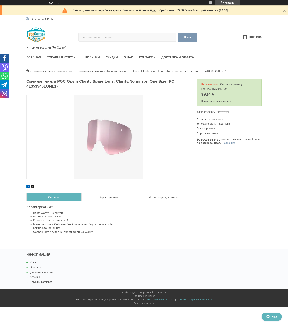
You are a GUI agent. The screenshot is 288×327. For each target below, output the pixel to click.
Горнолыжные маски (89, 70)
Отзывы (35, 276)
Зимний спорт (65, 70)
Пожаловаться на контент (160, 299)
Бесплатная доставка (210, 119)
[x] (32, 187)
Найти (187, 37)
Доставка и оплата (177, 57)
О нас (128, 57)
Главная (33, 57)
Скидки (112, 57)
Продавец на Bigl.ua (144, 296)
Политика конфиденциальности (194, 299)
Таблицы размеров (41, 281)
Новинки (92, 57)
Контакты (147, 57)
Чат (274, 316)
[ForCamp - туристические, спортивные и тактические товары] (52, 34)
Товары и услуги (61, 57)
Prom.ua (161, 292)
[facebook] (28, 187)
